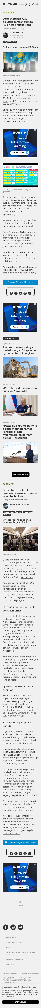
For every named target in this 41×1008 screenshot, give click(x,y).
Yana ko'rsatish (20, 474)
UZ (32, 5)
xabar (5, 101)
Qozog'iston (12, 42)
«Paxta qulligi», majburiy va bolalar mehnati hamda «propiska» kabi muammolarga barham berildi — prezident (20, 431)
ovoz (13, 246)
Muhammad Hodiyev (19, 504)
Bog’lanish (10, 965)
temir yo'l (7, 515)
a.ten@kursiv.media (16, 37)
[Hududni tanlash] (26, 4)
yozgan (26, 273)
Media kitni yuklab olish (16, 960)
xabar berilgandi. (11, 833)
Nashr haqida (12, 937)
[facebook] (5, 927)
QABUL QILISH (20, 1002)
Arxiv (8, 948)
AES (5, 42)
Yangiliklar (8, 12)
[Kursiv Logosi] (10, 4)
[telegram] (20, 927)
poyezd (18, 512)
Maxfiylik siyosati (13, 943)
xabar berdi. (27, 577)
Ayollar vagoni (9, 512)
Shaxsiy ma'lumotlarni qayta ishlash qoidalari (21, 953)
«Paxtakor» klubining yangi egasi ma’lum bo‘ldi (20, 390)
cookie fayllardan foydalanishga (25, 994)
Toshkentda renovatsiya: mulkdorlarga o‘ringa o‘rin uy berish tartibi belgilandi (19, 350)
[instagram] (13, 927)
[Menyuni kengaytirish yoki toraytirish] (36, 4)
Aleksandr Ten (16, 33)
